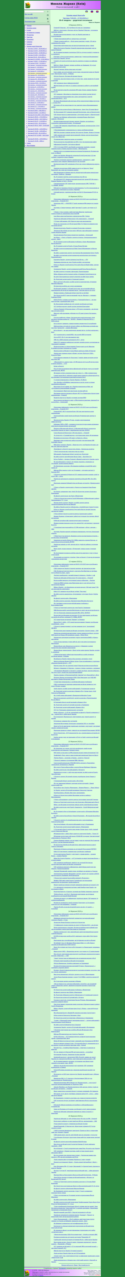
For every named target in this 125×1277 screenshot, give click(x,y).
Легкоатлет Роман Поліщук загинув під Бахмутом (69, 922)
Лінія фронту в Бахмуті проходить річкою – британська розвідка (74, 449)
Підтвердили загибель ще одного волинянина (68, 286)
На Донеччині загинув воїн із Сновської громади (69, 279)
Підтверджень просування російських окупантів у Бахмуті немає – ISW (76, 630)
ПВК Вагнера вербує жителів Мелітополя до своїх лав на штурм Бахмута (76, 610)
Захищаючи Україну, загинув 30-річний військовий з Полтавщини (74, 1027)
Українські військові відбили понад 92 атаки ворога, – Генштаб (73, 578)
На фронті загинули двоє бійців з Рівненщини (68, 992)
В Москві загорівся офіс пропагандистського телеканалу (71, 520)
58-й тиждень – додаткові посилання (37, 85)
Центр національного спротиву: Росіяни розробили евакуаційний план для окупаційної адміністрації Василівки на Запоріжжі (74, 928)
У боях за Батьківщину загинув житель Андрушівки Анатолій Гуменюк (76, 799)
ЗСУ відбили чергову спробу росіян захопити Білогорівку (72, 306)
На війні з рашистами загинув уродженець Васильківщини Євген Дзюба (76, 253)
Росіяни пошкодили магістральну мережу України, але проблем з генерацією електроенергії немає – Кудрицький (72, 122)
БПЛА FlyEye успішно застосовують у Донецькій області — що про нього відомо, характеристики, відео (73, 300)
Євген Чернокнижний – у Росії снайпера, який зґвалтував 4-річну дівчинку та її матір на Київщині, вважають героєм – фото (72, 1220)
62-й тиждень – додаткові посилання (37, 100)
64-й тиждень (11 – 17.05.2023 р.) (36, 106)
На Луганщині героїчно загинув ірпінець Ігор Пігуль (70, 177)
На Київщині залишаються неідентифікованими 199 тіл (71, 1223)
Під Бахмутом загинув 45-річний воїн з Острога (69, 997)
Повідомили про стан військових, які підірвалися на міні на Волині (74, 940)
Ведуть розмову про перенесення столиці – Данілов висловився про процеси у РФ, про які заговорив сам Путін (73, 1156)
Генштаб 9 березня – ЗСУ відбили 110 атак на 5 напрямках (72, 27)
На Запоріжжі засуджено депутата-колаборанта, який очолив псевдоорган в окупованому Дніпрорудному (71, 749)
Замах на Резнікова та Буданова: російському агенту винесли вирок (75, 1109)
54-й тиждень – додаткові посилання (37, 69)
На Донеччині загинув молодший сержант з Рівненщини (71, 827)
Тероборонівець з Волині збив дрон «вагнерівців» (69, 793)
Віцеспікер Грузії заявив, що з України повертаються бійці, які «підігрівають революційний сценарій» (72, 387)
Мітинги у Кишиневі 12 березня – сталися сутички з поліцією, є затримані (77, 668)
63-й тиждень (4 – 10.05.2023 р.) (36, 102)
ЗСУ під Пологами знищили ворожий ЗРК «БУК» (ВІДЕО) (72, 613)
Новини (29, 25)
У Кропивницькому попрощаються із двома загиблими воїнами (73, 130)
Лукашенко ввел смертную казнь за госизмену (68, 139)
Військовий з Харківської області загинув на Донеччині (71, 454)
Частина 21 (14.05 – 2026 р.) (36, 141)
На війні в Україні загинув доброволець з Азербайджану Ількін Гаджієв (76, 507)
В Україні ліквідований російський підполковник (69, 961)
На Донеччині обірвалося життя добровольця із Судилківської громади (76, 995)
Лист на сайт (29, 14)
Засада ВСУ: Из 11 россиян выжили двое (66, 337)
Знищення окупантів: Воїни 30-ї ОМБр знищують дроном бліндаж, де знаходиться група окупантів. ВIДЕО (74, 541)
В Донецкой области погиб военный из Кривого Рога (70, 702)
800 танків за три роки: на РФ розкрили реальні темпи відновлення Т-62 (76, 753)
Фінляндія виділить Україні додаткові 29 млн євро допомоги (72, 228)
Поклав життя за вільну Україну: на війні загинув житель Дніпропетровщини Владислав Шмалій (70, 503)
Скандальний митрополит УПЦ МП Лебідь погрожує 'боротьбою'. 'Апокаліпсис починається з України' (73, 763)
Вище (76, 1265)
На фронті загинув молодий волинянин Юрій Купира (70, 1141)
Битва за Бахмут (59, 366)
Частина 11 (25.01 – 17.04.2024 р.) (37, 117)
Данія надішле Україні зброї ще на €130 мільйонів (69, 1253)
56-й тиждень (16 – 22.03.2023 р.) (36, 75)
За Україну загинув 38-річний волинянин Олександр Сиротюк (73, 790)
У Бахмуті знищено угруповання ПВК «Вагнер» (69, 760)
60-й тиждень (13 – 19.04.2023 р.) (36, 91)
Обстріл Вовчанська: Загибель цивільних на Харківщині (71, 963)
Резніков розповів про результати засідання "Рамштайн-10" (72, 1237)
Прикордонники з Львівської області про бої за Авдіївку (71, 293)
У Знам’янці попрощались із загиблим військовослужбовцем (73, 682)
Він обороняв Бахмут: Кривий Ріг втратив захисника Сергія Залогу (74, 1013)
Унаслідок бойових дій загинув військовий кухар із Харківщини (74, 824)
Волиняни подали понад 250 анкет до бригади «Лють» (71, 438)
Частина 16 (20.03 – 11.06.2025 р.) (37, 129)
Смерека (29, 42)
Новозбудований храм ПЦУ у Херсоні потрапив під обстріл (72, 1212)
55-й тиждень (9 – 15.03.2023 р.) (36, 71)
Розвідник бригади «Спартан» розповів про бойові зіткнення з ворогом (76, 891)
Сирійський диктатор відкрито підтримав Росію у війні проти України (75, 1239)
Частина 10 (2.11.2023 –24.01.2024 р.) (38, 115)
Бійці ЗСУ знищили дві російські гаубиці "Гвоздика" (70, 591)
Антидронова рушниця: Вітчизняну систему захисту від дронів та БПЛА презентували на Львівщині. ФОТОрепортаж (75, 874)
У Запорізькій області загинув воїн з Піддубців (68, 781)
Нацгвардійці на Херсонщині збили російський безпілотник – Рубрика (76, 1175)
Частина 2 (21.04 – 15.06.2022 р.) (37, 50)
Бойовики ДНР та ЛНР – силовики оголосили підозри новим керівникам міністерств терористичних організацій (75, 425)
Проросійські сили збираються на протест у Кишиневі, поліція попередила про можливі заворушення (72, 647)
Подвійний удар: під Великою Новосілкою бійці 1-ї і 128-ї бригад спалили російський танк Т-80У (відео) (73, 943)
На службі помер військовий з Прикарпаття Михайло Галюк (72, 695)
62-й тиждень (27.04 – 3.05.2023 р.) (37, 98)
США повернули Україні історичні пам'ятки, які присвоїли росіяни (74, 568)
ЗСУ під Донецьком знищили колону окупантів (68, 710)
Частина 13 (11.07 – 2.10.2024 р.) (37, 121)
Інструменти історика (33, 32)
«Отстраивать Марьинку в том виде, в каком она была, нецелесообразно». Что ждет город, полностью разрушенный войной (75, 671)
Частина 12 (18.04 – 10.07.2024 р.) (37, 119)
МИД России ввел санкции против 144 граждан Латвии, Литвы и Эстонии (76, 132)
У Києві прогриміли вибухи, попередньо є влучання (70, 39)
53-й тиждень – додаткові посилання (37, 65)
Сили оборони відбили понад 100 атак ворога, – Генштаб (71, 433)
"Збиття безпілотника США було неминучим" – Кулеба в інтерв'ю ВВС (76, 1234)
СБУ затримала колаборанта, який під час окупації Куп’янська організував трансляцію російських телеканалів (72, 863)
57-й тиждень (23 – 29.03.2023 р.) (36, 79)
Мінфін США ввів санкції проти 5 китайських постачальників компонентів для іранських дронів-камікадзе (71, 881)
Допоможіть (62, 1268)
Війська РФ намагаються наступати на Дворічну (69, 1034)
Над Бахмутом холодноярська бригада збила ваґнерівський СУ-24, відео (76, 1186)
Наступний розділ (84, 1265)
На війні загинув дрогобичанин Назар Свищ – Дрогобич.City (73, 456)
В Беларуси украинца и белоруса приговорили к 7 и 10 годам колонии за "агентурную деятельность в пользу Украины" (75, 188)
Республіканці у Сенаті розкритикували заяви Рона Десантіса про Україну (77, 1148)
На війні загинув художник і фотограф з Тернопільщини (71, 271)
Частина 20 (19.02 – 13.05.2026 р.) (37, 139)
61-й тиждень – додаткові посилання (37, 96)
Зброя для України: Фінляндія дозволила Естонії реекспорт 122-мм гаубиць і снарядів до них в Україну (73, 156)
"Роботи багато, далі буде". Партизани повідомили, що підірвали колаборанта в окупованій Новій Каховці (72, 895)
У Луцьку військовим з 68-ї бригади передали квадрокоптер (72, 221)
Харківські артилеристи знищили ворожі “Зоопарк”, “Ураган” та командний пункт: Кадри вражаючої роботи (72, 1215)
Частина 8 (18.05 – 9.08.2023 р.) (37, 110)
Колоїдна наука (31, 28)
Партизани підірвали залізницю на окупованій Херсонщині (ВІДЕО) (75, 849)
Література (30, 35)
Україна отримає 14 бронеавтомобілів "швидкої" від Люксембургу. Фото (76, 675)
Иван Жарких (31, 145)
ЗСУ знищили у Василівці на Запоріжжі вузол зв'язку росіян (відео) (75, 94)
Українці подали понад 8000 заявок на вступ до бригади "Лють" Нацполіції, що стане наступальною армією (72, 169)
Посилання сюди (30, 21)
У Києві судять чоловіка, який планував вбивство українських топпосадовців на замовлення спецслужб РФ (71, 212)
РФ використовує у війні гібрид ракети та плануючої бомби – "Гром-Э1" (76, 833)
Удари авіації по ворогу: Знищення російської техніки (71, 1124)
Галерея (29, 44)
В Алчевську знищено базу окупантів (65, 721)
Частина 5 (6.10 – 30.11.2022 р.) (37, 57)
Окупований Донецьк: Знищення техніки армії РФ (69, 1054)
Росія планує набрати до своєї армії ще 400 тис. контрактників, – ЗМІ (75, 1121)
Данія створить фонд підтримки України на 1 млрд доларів (72, 1159)
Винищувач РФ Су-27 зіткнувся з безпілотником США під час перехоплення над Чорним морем (71, 1079)
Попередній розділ (67, 1265)
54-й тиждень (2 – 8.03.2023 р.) (36, 67)
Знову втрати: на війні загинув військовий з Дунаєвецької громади (74, 688)
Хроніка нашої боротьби (34, 46)
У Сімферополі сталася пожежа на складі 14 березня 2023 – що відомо (76, 925)
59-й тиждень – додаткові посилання (37, 89)
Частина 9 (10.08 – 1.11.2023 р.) (37, 112)
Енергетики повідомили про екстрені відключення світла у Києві (74, 45)
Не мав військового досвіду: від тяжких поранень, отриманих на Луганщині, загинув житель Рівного (72, 462)
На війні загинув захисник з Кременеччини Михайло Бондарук (73, 601)
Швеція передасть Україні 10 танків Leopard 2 (68, 1251)
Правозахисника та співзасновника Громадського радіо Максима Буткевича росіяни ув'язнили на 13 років (72, 347)
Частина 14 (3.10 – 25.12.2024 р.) (37, 123)
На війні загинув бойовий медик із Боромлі (67, 1025)
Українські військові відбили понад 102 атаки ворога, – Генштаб (74, 219)
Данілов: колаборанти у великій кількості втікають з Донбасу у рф (74, 575)
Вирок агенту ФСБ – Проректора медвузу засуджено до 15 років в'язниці (76, 951)
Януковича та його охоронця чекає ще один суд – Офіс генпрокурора (75, 373)
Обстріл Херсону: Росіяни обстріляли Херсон (68, 76)
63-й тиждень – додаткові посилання (37, 104)
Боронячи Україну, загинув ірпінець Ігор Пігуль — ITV (71, 259)
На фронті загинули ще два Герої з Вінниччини (68, 496)
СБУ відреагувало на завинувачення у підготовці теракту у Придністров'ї (76, 114)
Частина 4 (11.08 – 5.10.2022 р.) (37, 55)
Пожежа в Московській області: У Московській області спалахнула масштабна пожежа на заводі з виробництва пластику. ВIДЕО (73, 429)
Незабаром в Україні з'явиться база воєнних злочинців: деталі (73, 659)
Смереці (41, 1275)
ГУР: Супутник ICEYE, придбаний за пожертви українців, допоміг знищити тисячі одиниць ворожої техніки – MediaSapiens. (73, 147)
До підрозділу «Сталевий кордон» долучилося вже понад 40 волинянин (76, 435)
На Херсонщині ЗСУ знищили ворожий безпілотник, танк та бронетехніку (77, 112)
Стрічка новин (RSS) (31, 18)
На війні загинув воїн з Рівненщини (65, 1199)
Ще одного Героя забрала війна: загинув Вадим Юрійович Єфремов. (75, 767)
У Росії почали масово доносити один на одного (69, 451)
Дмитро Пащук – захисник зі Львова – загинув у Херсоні (71, 758)
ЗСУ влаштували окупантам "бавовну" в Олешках (69, 619)
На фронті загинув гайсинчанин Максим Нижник (69, 1188)
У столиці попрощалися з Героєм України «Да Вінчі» (70, 380)
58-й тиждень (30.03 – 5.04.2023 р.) (37, 83)
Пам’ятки (29, 37)
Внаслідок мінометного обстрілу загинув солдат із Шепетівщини (74, 974)
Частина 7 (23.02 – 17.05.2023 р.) (37, 61)
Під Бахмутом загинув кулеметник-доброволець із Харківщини (73, 1018)
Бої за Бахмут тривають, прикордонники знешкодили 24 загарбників (75, 323)
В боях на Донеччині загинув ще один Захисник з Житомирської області (76, 802)
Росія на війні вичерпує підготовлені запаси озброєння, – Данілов (74, 580)
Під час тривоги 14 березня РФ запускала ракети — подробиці (73, 1052)
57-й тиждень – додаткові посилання (37, 81)
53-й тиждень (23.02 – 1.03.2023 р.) (37, 63)
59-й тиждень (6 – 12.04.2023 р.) (36, 87)
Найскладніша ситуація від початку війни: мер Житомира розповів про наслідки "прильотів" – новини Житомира (74, 327)
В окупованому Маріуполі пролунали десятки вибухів (71, 391)
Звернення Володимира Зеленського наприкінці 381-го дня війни (74, 723)
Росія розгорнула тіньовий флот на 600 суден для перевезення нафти (75, 142)
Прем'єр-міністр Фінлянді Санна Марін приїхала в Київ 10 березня (74, 351)
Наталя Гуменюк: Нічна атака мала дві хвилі (67, 69)
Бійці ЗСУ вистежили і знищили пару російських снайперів (72, 851)
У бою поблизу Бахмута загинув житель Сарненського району (73, 514)
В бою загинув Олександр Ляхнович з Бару (67, 1015)
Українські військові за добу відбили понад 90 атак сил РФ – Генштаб (75, 1118)
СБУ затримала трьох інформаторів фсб (66, 83)
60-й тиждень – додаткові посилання (37, 92)
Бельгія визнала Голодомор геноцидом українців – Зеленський (73, 235)
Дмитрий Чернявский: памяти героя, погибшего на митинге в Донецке (76, 871)
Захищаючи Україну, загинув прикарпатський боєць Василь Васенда (75, 269)
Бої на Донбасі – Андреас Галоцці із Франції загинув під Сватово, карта (76, 459)
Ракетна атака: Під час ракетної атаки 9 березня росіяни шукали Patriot (76, 665)
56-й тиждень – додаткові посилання (37, 77)
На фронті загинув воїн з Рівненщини (65, 598)
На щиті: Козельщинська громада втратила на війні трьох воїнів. (74, 276)
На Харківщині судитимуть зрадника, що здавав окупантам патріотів (75, 1098)
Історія (29, 30)
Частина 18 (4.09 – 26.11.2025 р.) (37, 133)
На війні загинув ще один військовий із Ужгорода (69, 770)
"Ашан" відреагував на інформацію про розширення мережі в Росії (75, 958)
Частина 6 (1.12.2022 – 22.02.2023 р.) (38, 59)
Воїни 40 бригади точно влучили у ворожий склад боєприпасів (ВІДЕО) (76, 1041)
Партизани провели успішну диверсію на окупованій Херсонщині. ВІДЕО (77, 730)
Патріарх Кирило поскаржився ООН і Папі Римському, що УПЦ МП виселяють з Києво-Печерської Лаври (73, 678)
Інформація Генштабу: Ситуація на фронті (67, 144)
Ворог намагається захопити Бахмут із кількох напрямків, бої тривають (76, 1091)
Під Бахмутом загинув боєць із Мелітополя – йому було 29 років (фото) (76, 109)
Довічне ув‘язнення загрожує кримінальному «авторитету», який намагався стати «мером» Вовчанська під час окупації (72, 160)
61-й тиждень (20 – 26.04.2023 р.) (36, 94)
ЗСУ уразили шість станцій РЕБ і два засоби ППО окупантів (72, 334)
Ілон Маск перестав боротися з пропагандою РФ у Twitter (72, 216)
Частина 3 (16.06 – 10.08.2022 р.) (37, 53)
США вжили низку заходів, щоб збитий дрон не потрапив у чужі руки (75, 1135)
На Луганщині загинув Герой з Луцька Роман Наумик (70, 246)
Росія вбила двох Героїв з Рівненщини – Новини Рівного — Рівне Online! (76, 787)
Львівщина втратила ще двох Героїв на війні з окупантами (72, 262)
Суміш (29, 143)
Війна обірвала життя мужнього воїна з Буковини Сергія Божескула (75, 274)
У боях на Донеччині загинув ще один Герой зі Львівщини (72, 607)
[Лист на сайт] (47, 15)
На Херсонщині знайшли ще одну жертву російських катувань (73, 304)
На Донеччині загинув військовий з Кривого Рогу (69, 707)
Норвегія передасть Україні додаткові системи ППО (70, 397)
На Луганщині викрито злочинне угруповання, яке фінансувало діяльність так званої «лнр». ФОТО (72, 1062)
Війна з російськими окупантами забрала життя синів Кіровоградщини (76, 804)
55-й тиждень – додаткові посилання (37, 73)
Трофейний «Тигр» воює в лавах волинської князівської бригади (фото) (76, 755)
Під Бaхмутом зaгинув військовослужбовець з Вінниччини (72, 990)
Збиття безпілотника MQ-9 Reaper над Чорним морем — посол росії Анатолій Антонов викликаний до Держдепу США (73, 1083)
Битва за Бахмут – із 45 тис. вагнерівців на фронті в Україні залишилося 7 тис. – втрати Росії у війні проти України (75, 713)
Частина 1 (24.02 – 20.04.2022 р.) (37, 48)
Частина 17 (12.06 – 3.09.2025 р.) (37, 131)
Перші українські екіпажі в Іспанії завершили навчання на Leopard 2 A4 (76, 885)
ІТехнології (30, 39)
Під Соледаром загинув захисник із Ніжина (67, 981)
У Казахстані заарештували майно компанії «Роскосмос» (71, 878)
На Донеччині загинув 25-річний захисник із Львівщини (71, 705)
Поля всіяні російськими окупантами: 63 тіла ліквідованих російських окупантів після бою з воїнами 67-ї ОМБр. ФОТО (74, 616)
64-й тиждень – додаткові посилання (37, 108)
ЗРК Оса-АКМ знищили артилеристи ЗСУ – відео (69, 340)
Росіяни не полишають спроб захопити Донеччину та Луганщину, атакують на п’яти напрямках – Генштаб (73, 903)
